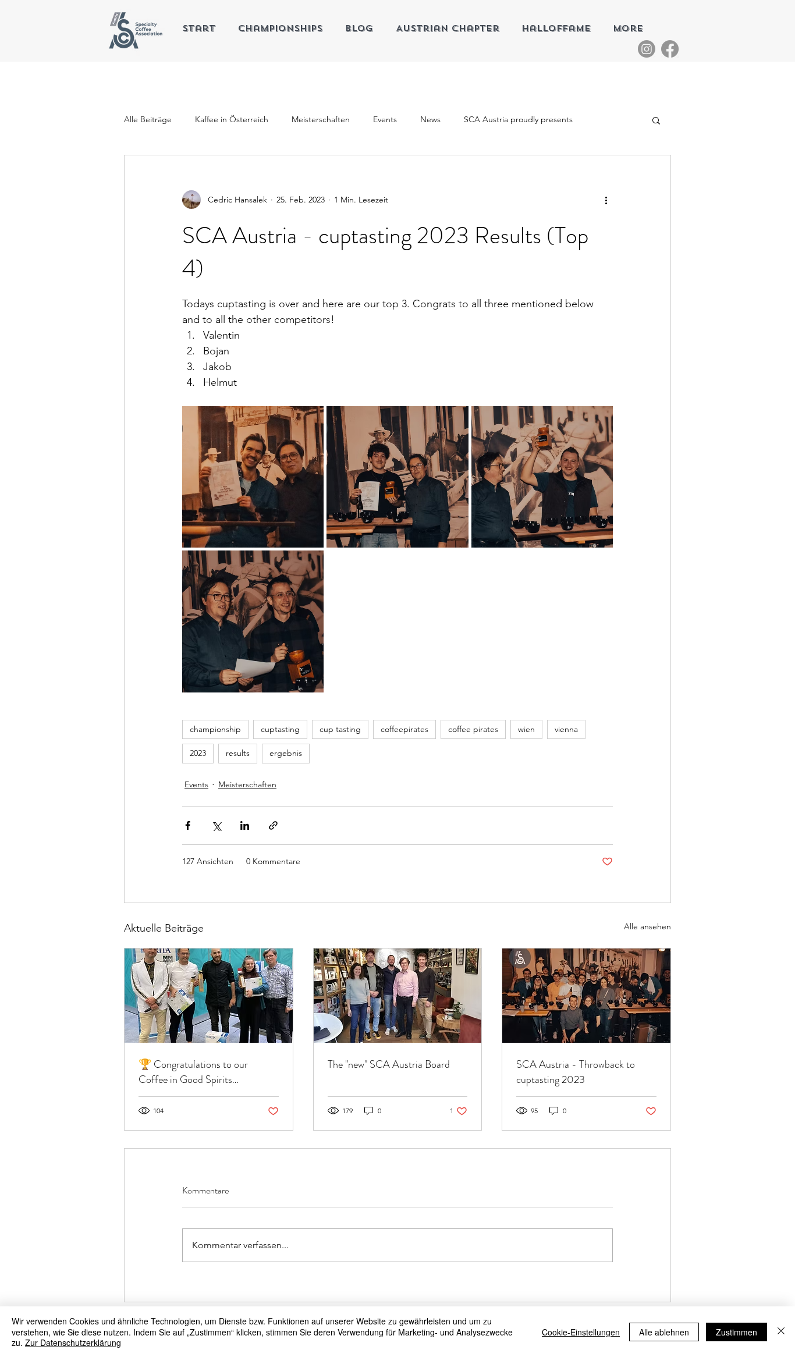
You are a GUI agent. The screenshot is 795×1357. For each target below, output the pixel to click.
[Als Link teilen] (273, 825)
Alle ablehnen (664, 1332)
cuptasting (280, 729)
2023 (198, 753)
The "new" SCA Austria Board (389, 1064)
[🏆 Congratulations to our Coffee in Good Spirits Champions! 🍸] (209, 996)
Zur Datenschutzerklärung (73, 1342)
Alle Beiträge (148, 119)
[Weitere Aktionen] (606, 200)
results (238, 753)
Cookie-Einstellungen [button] (581, 1332)
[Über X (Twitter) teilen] (216, 825)
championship (215, 729)
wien (526, 729)
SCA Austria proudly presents (518, 119)
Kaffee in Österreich (231, 119)
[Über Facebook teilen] (187, 825)
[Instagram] (646, 49)
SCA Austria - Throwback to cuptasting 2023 (575, 1072)
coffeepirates (404, 729)
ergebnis (285, 753)
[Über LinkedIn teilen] (244, 825)
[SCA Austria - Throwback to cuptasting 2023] (586, 996)
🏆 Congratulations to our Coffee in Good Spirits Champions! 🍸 (193, 1072)
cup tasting (340, 729)
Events (385, 119)
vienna (566, 729)
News (430, 119)
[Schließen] (781, 1332)
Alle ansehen (647, 926)
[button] (656, 120)
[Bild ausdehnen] (253, 477)
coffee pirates (473, 729)
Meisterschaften (321, 119)
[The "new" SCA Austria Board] (398, 996)
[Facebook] (670, 49)
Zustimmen (736, 1332)
